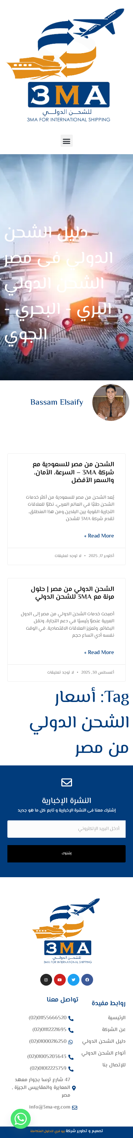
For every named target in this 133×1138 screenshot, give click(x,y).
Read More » (99, 536)
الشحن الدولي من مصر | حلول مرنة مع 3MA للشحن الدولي (72, 593)
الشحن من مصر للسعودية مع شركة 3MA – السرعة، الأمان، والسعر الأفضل (73, 473)
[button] (67, 141)
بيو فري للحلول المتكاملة (48, 1131)
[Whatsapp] (21, 1119)
